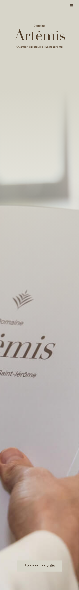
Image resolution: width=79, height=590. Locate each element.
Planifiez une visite (39, 565)
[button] (71, 5)
